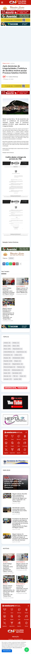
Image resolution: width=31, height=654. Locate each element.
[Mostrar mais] (20, 263)
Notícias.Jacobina (17, 370)
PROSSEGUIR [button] (7, 651)
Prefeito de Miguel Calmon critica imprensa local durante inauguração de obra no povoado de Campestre (15, 483)
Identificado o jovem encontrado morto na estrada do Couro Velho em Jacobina (19, 510)
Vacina (22, 376)
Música (7, 370)
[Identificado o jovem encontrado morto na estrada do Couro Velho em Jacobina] (7, 509)
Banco (16, 346)
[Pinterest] (13, 263)
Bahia (7, 346)
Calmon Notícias (9, 352)
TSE (15, 376)
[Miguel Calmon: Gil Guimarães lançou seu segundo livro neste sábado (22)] (22, 281)
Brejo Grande (17, 349)
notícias (13, 63)
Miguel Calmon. (17, 364)
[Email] (17, 263)
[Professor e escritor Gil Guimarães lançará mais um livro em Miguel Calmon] (22, 579)
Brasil (7, 349)
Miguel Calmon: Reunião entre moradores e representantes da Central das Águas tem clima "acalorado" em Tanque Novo (8, 314)
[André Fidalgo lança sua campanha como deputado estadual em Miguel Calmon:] (9, 281)
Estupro (18, 361)
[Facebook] (4, 263)
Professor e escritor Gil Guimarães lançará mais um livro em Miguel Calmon (22, 588)
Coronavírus (8, 355)
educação (7, 379)
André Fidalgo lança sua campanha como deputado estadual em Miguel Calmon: (8, 291)
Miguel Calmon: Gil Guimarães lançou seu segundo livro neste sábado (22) (22, 290)
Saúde (7, 373)
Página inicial (6, 63)
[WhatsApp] (10, 263)
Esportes (8, 361)
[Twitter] (7, 263)
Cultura (18, 355)
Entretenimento (18, 358)
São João (7, 376)
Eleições (7, 358)
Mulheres (20, 367)
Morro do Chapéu (9, 367)
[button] (2, 2)
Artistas (16, 343)
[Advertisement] (15, 44)
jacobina (17, 379)
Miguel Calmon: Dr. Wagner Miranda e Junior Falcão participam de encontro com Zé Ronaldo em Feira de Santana (20, 537)
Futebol (7, 364)
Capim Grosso (21, 352)
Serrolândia (17, 373)
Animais (7, 343)
